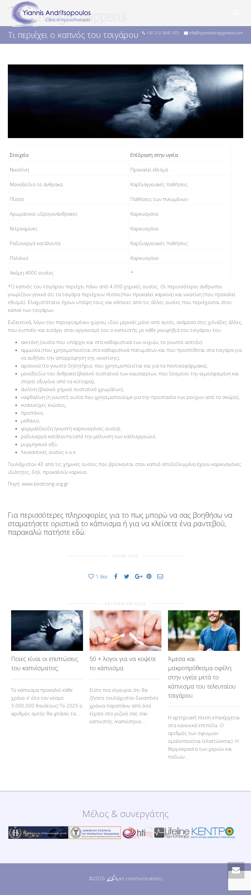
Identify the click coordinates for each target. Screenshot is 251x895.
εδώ (78, 532)
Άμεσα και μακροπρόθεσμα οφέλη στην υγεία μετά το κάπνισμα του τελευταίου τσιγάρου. (202, 677)
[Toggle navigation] (236, 12)
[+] (47, 630)
